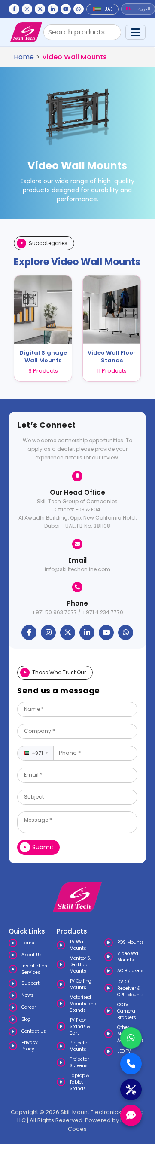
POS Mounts (130, 942)
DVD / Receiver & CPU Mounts (130, 988)
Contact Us (33, 1031)
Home (24, 57)
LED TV (124, 1051)
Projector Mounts (79, 1046)
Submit (43, 847)
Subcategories (48, 243)
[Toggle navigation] (135, 32)
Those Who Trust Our (59, 672)
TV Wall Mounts (78, 945)
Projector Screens (79, 1062)
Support (30, 983)
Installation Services (34, 969)
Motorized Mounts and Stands (83, 1003)
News (27, 995)
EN (129, 9)
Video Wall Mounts (129, 956)
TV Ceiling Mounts (80, 984)
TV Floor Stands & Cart (80, 1026)
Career (28, 1007)
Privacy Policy (29, 1045)
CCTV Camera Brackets (126, 1011)
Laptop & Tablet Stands (79, 1082)
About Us (31, 955)
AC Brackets (130, 970)
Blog (26, 1019)
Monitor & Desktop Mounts (80, 964)
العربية (144, 9)
